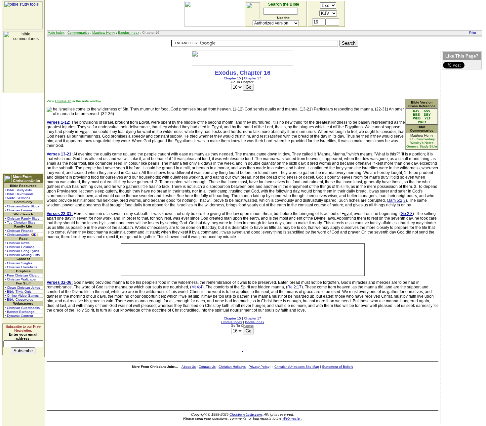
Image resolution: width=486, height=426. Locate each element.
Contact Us (207, 366)
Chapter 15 (232, 78)
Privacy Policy (259, 366)
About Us (189, 366)
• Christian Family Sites (22, 218)
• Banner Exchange (20, 312)
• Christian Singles (18, 263)
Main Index (56, 32)
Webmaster (291, 418)
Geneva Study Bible (421, 146)
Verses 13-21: (60, 154)
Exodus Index (128, 32)
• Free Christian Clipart (22, 275)
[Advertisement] (23, 133)
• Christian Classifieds (21, 267)
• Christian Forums (18, 210)
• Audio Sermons (17, 198)
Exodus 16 (63, 101)
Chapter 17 (252, 78)
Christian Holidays (232, 366)
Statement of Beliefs (337, 366)
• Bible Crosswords (19, 299)
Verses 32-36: (60, 282)
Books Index (254, 322)
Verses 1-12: (58, 122)
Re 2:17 (294, 287)
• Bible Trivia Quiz (18, 291)
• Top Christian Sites (20, 222)
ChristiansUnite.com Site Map (296, 366)
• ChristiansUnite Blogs (22, 206)
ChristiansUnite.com (245, 414)
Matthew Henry (103, 32)
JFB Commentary (422, 139)
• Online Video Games (22, 295)
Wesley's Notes (421, 143)
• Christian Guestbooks (22, 308)
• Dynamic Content (19, 316)
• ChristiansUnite (22, 234)
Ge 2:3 (407, 213)
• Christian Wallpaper (20, 279)
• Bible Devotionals (19, 194)
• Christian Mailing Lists (22, 255)
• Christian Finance (19, 231)
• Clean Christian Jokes (22, 287)
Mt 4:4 (196, 287)
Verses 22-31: (60, 213)
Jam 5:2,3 (397, 200)
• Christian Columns (19, 247)
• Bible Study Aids (18, 190)
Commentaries (78, 32)
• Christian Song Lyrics (22, 251)
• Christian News (17, 243)
